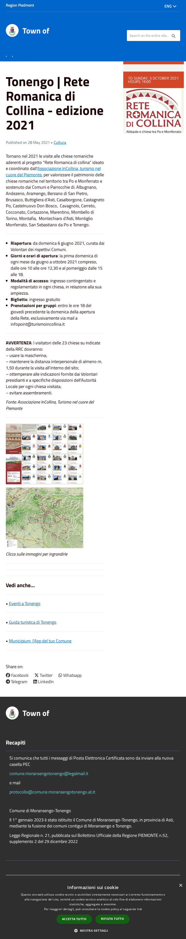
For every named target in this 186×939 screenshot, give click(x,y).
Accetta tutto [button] (74, 919)
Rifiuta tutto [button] (112, 919)
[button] (93, 930)
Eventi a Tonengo (24, 603)
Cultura (60, 142)
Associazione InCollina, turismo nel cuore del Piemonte (53, 171)
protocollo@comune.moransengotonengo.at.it (52, 792)
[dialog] (93, 909)
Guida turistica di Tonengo (32, 622)
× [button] (180, 885)
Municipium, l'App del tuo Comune (40, 641)
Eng (168, 6)
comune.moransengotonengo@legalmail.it (48, 773)
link (139, 909)
